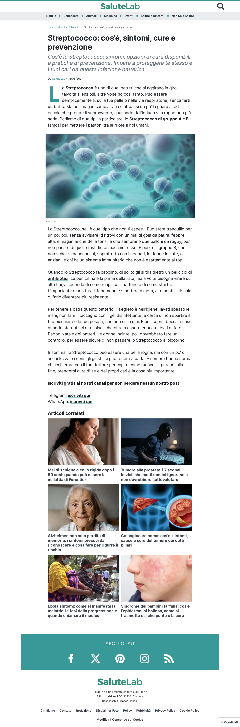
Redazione (84, 710)
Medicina (110, 16)
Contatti (65, 710)
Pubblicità (143, 710)
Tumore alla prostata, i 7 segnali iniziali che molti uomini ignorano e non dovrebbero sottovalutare (154, 475)
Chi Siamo (47, 710)
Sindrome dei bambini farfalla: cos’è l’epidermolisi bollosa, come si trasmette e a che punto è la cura (155, 611)
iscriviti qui (79, 395)
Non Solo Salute (183, 16)
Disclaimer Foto (107, 710)
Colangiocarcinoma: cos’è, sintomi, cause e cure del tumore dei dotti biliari (154, 540)
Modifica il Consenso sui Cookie (120, 719)
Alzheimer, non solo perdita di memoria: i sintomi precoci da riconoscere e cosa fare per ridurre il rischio (83, 542)
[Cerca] (221, 6)
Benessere (71, 16)
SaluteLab (58, 78)
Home (51, 27)
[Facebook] (71, 658)
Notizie (51, 16)
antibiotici (58, 278)
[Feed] (169, 658)
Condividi (231, 722)
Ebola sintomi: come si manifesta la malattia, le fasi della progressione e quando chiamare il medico (82, 611)
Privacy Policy (165, 710)
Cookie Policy (189, 710)
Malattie (75, 27)
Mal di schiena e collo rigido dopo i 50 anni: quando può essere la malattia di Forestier (81, 475)
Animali (91, 16)
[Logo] (120, 6)
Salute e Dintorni (152, 16)
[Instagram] (144, 658)
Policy (127, 710)
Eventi (128, 16)
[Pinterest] (120, 658)
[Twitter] (95, 658)
